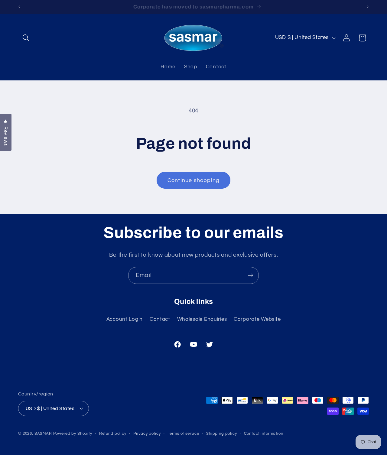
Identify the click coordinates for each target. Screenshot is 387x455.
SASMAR (43, 433)
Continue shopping (193, 180)
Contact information (263, 433)
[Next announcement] (367, 7)
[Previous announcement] (19, 7)
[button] (26, 38)
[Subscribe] (250, 275)
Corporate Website (257, 319)
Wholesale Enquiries (202, 319)
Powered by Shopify (72, 433)
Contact (160, 319)
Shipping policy (221, 433)
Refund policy (112, 433)
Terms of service (183, 433)
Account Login (124, 319)
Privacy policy (147, 433)
